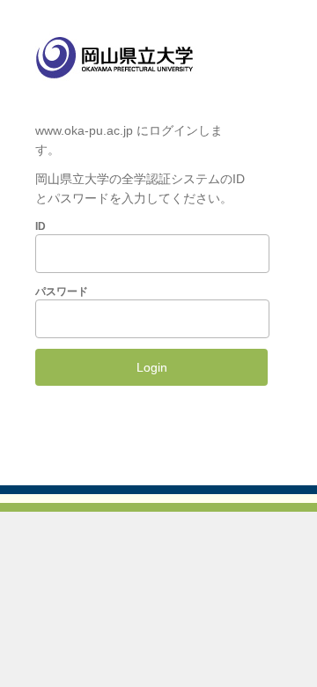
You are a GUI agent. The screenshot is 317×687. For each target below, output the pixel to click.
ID (40, 226)
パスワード (61, 291)
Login (151, 367)
